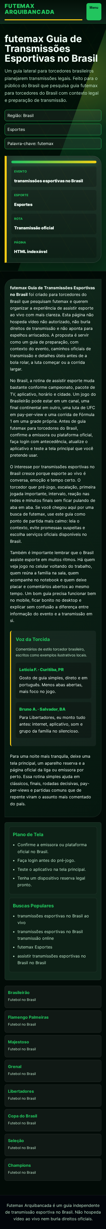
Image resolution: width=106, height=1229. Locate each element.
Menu (94, 8)
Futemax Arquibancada (29, 9)
